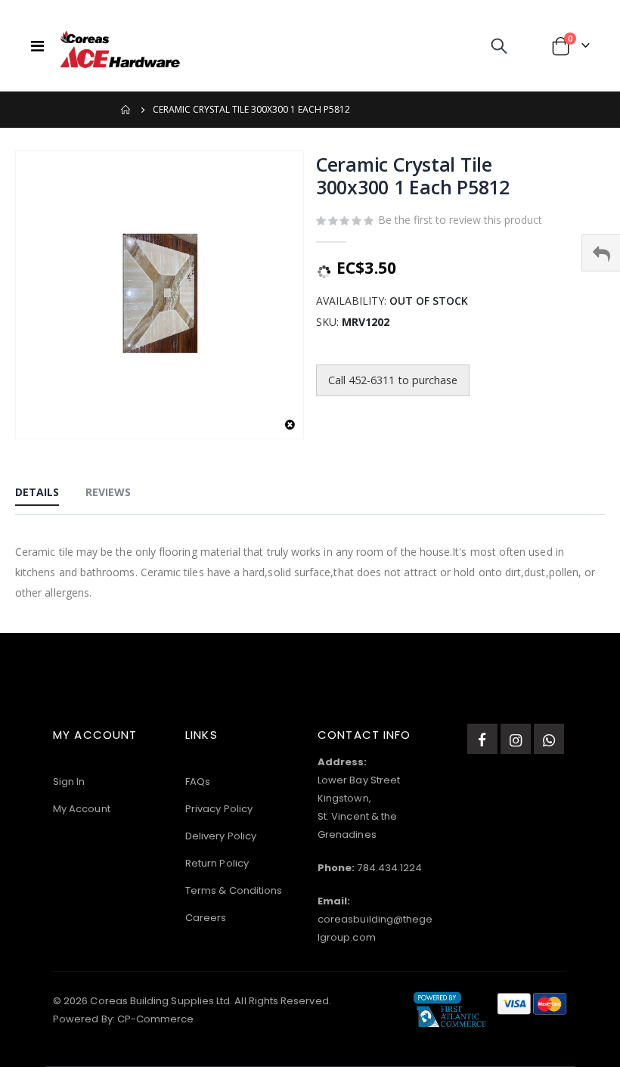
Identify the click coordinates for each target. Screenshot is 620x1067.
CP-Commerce (155, 1019)
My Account (81, 809)
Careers (205, 917)
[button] (290, 425)
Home (126, 110)
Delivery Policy (220, 836)
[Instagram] (516, 739)
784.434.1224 (389, 868)
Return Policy (217, 863)
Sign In (69, 781)
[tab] (37, 493)
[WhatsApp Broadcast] (549, 739)
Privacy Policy (219, 809)
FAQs (197, 781)
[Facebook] (482, 739)
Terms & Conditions (233, 890)
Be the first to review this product (460, 219)
